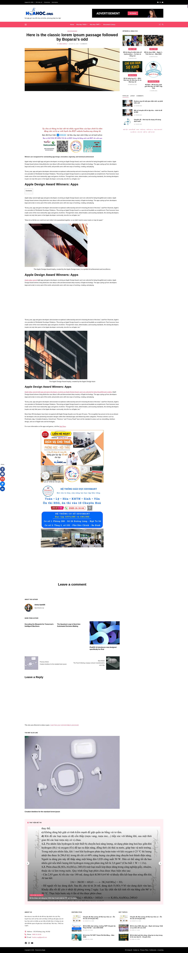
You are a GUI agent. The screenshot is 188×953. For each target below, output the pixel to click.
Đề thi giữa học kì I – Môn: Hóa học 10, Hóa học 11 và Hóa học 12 (132, 80)
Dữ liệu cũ (39, 2)
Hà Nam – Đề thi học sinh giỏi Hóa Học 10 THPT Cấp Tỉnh (153, 86)
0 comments (83, 43)
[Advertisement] (72, 108)
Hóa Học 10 (132, 75)
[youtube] (162, 2)
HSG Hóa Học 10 (153, 81)
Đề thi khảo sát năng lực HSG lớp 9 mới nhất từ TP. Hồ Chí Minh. (53, 898)
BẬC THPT (132, 49)
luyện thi (133, 132)
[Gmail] (2, 479)
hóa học (143, 129)
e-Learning (160, 950)
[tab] (126, 96)
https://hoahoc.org (39, 608)
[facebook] (158, 2)
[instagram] (160, 2)
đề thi (145, 132)
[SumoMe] (2, 488)
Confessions (152, 950)
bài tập (126, 129)
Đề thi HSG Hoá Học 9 (36, 895)
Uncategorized (72, 31)
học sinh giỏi (158, 129)
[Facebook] (2, 469)
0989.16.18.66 (36, 934)
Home (72, 24)
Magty (43, 950)
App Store (62, 426)
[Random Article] (160, 24)
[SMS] (2, 483)
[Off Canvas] (26, 24)
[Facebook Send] (2, 474)
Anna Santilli (63, 43)
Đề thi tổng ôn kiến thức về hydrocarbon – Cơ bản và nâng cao (132, 53)
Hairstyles (55, 2)
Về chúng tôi (128, 950)
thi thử (140, 132)
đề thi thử (152, 132)
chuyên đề (132, 129)
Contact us (136, 950)
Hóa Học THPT (95, 24)
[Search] (162, 24)
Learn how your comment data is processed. (64, 725)
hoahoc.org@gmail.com (39, 937)
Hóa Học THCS (81, 24)
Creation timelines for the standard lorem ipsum (42, 811)
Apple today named (31, 280)
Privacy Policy (144, 950)
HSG (138, 129)
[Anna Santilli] (29, 608)
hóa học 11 (150, 129)
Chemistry (47, 2)
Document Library (109, 24)
